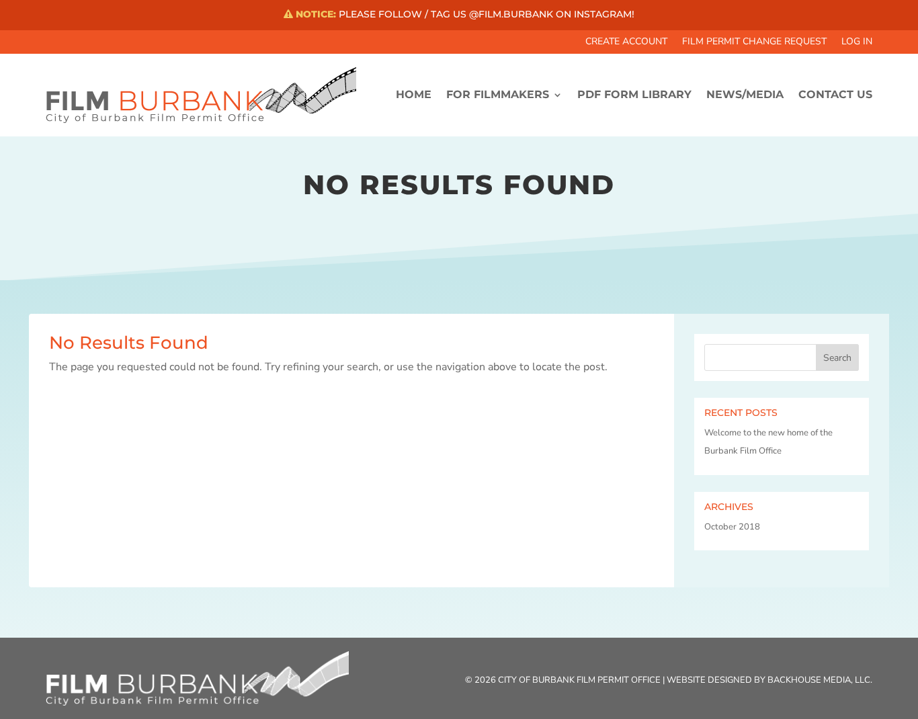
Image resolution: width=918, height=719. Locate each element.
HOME (413, 94)
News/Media (745, 94)
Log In (856, 42)
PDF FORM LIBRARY (634, 94)
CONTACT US (835, 94)
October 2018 (732, 527)
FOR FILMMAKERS (497, 94)
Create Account (626, 42)
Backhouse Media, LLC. (819, 680)
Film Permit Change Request (754, 42)
